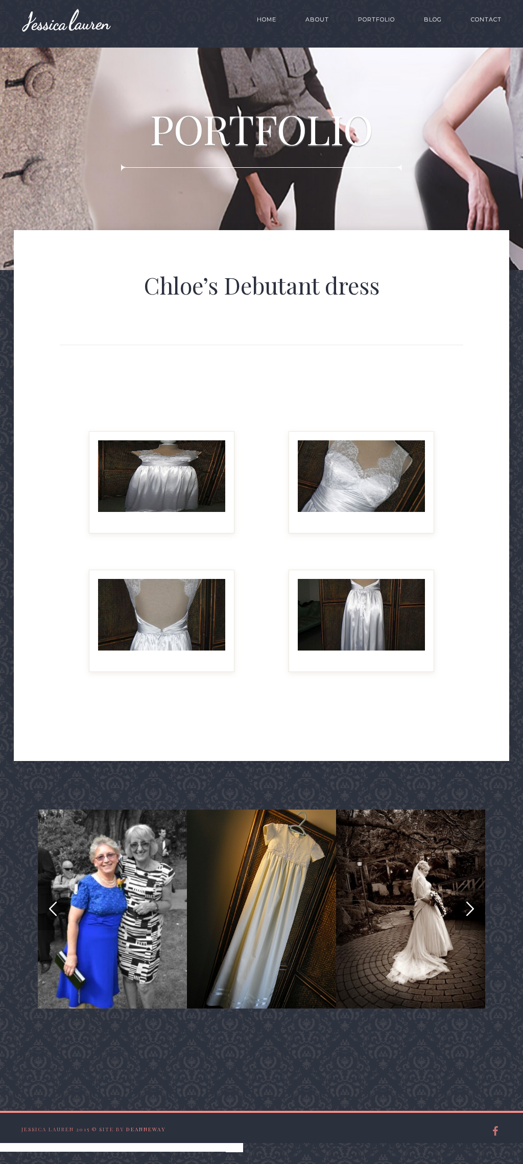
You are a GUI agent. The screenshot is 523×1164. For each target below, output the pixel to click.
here (234, 1146)
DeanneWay (145, 1129)
